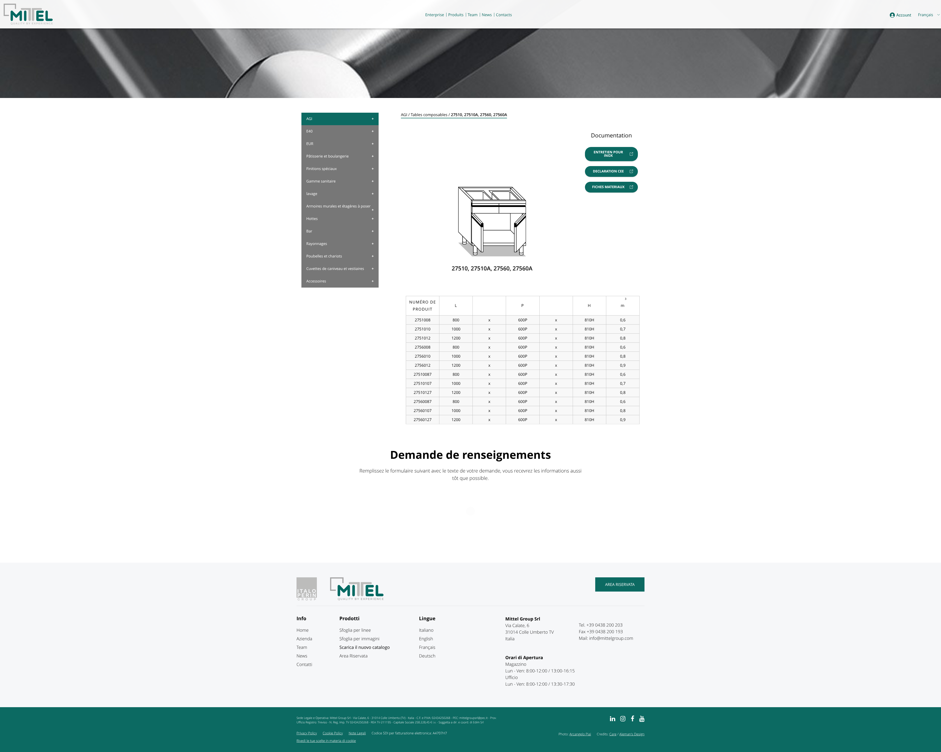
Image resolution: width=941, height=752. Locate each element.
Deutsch (427, 656)
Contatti (304, 664)
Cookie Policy (333, 733)
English (426, 639)
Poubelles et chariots (324, 256)
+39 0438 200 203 (604, 625)
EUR (309, 143)
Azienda (304, 639)
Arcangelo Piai (580, 734)
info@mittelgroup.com (611, 638)
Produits (455, 14)
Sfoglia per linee (355, 630)
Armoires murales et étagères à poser (338, 206)
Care (613, 734)
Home (303, 630)
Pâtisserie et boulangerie (327, 156)
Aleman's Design (631, 734)
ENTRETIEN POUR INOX (608, 154)
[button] (928, 14)
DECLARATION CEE (608, 171)
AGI (309, 118)
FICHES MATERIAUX (608, 187)
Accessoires (316, 281)
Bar (309, 231)
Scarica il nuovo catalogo (364, 647)
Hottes (312, 218)
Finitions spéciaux (321, 168)
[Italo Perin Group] (313, 599)
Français (427, 647)
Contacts (504, 14)
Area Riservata (620, 584)
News (487, 14)
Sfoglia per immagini (359, 639)
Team (473, 14)
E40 (309, 131)
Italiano (426, 630)
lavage (311, 193)
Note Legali (357, 733)
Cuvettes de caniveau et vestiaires (335, 268)
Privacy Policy (307, 733)
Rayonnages (316, 243)
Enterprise (434, 14)
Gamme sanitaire (321, 181)
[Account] (900, 15)
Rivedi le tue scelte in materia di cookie (326, 741)
